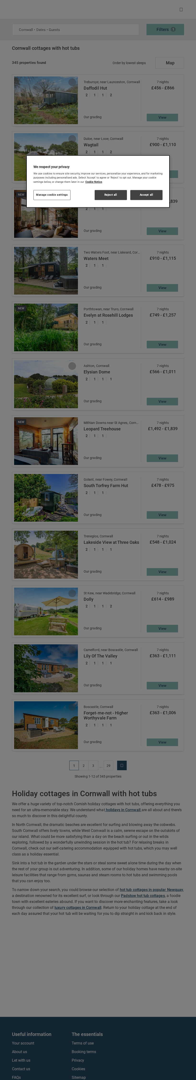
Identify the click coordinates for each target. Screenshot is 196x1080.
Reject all (110, 194)
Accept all (146, 194)
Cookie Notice (93, 181)
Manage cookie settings (52, 194)
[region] (98, 181)
